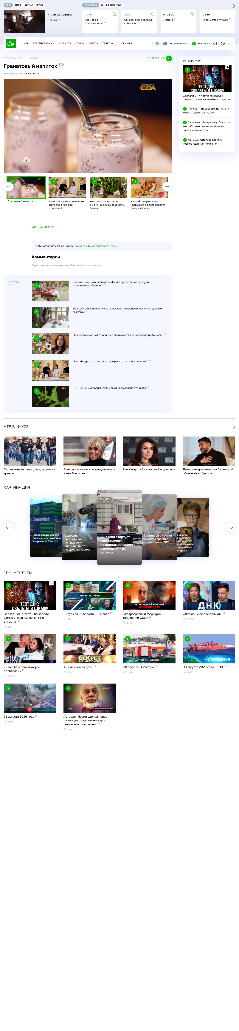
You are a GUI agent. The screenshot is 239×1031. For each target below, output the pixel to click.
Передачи (109, 43)
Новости (65, 43)
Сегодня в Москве (178, 43)
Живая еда (32, 73)
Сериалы (126, 43)
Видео (93, 43)
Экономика (204, 43)
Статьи (80, 43)
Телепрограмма (43, 43)
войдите (80, 246)
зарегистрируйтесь (103, 246)
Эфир (24, 43)
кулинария (47, 227)
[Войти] (223, 43)
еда (34, 227)
